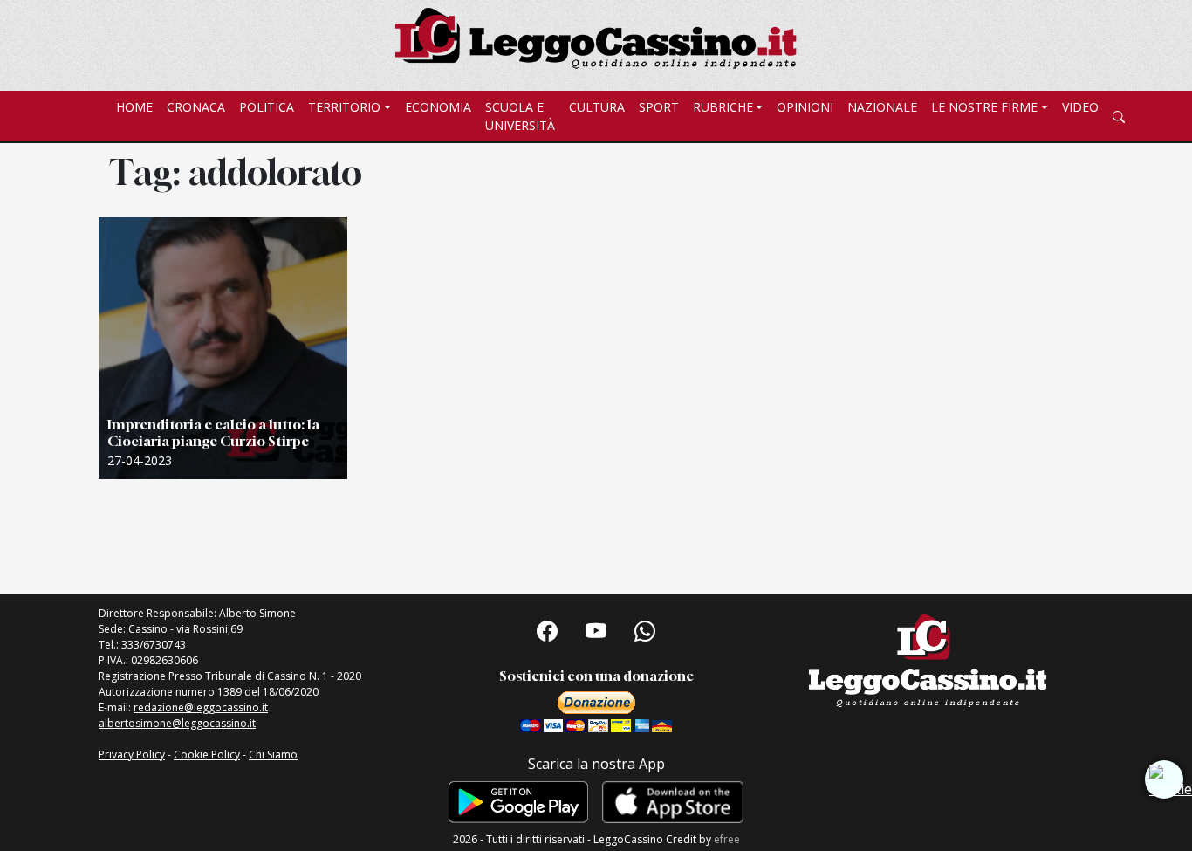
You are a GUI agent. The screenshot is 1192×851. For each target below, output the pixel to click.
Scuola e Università (520, 116)
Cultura (597, 107)
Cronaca (196, 107)
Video (1080, 107)
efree (727, 839)
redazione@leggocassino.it (201, 707)
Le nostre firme (984, 107)
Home (134, 107)
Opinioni (805, 107)
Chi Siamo (273, 754)
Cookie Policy (207, 754)
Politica (266, 107)
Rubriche (723, 107)
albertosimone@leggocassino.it (177, 723)
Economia (438, 107)
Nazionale (882, 107)
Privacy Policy (132, 754)
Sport (659, 107)
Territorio (344, 107)
